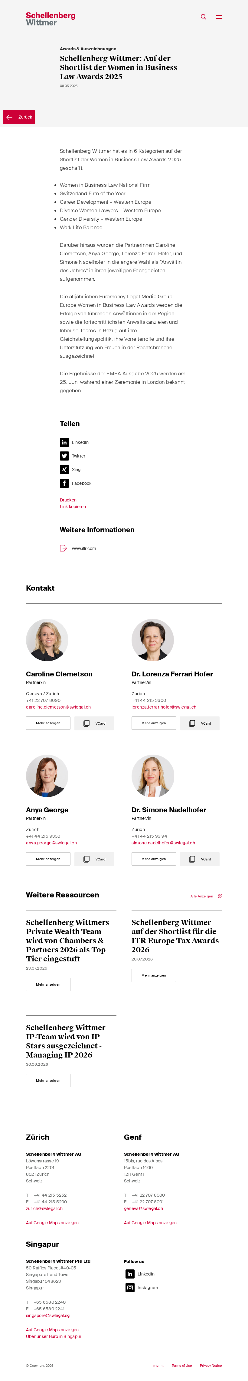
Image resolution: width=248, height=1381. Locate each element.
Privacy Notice (211, 1365)
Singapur (42, 1244)
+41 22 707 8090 (43, 700)
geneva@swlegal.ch (143, 1208)
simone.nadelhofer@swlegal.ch (163, 843)
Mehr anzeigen (48, 723)
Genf (133, 1137)
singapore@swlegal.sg (48, 1315)
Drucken (68, 500)
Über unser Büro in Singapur (53, 1336)
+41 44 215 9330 (43, 836)
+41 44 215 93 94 (149, 836)
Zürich (37, 1137)
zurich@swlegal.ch (44, 1208)
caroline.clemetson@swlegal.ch (58, 707)
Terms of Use (182, 1365)
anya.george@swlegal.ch (51, 843)
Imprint (158, 1365)
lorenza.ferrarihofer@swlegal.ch (164, 707)
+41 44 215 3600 (149, 700)
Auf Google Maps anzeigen (52, 1222)
